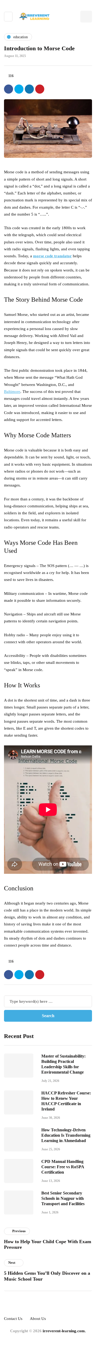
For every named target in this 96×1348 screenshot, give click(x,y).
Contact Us (13, 1318)
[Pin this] (39, 89)
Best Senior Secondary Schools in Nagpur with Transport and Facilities (63, 1198)
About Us (38, 1318)
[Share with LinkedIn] (29, 89)
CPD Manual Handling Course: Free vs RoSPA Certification (62, 1166)
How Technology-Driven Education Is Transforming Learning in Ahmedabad (65, 1135)
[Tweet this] (18, 89)
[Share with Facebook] (8, 89)
